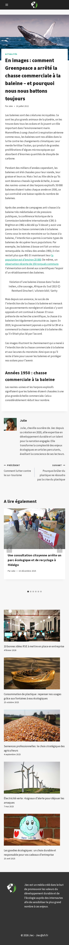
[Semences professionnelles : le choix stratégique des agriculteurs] (34, 725)
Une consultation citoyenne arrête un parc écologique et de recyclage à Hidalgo (34, 560)
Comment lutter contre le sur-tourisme (17, 470)
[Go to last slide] (9, 549)
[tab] (28, 591)
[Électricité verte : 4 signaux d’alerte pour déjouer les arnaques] (34, 778)
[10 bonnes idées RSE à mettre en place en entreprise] (34, 626)
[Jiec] (34, 5)
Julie (23, 420)
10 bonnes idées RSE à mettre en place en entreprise (34, 646)
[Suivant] (59, 549)
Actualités (11, 54)
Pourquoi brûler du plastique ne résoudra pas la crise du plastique (51, 472)
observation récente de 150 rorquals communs (32, 264)
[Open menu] (7, 4)
